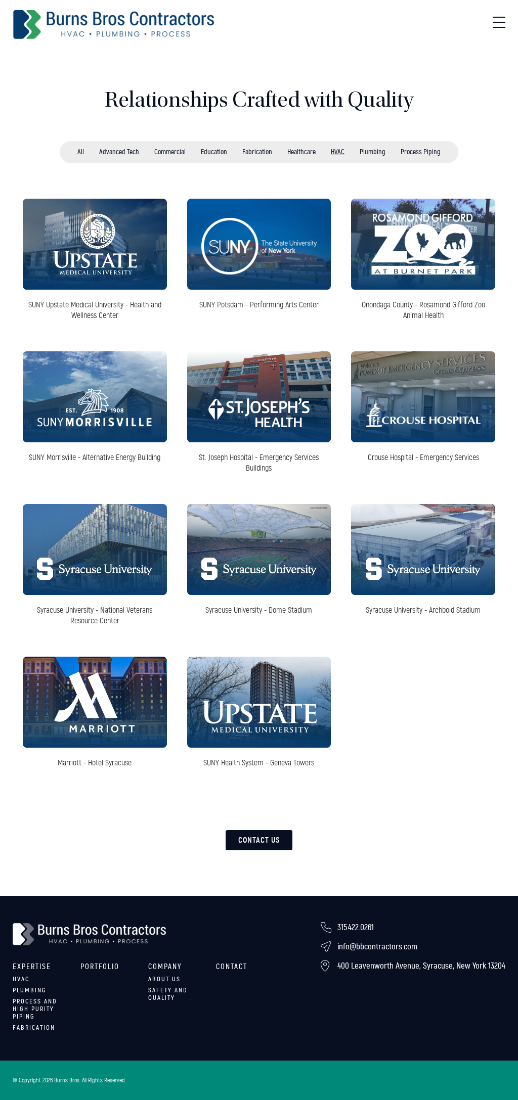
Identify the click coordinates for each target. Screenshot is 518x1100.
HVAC (337, 152)
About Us (164, 979)
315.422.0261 (355, 927)
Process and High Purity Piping (35, 1009)
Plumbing (372, 152)
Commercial (170, 152)
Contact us (259, 840)
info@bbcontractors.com (377, 946)
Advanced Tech (119, 152)
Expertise (32, 966)
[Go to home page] (114, 24)
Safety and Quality (168, 994)
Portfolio (99, 966)
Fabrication (257, 152)
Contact (231, 966)
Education (214, 152)
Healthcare (301, 152)
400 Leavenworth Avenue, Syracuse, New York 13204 (421, 965)
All (80, 152)
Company (165, 966)
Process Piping (421, 152)
